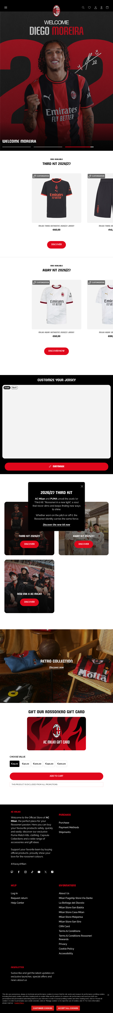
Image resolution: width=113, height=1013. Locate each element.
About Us (64, 893)
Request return (19, 898)
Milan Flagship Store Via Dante (76, 898)
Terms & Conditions (69, 931)
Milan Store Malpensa (71, 917)
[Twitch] (12, 872)
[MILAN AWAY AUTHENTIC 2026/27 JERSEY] (56, 304)
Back (14, 388)
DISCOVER (56, 244)
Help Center (17, 902)
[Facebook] (19, 872)
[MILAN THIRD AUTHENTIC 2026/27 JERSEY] (56, 198)
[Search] (83, 7)
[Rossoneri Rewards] (101, 7)
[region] (56, 1001)
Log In (14, 893)
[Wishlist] (89, 7)
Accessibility (66, 953)
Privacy (63, 944)
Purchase (64, 822)
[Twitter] (46, 872)
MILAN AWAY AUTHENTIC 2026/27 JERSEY (56, 332)
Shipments (65, 832)
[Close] (82, 486)
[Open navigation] (5, 7)
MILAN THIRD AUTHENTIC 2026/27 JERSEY (56, 226)
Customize (58, 466)
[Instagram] (25, 872)
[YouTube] (39, 872)
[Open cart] (107, 7)
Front (7, 388)
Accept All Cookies (68, 1008)
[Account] (95, 7)
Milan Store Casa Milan (71, 912)
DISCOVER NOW (56, 351)
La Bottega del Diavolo (71, 902)
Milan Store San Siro (70, 921)
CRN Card (64, 926)
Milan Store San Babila (71, 907)
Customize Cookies (42, 1008)
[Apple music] (52, 872)
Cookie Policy (66, 948)
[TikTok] (32, 872)
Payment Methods (69, 827)
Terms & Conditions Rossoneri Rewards (75, 937)
